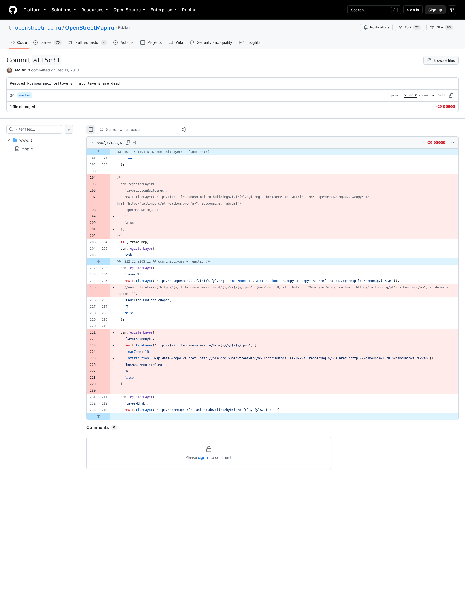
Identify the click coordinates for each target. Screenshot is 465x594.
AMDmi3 (22, 70)
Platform (33, 9)
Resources (92, 9)
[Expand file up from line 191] (98, 152)
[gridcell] (272, 152)
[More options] (452, 142)
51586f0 (410, 95)
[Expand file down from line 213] (98, 416)
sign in (203, 457)
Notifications (379, 27)
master (24, 95)
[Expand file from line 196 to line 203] (98, 261)
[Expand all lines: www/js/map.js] (135, 142)
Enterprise (161, 9)
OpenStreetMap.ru (89, 27)
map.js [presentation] (27, 148)
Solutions (61, 9)
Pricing (189, 9)
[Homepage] (13, 9)
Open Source (127, 9)
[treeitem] (39, 144)
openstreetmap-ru (38, 27)
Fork (412, 27)
